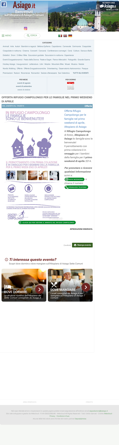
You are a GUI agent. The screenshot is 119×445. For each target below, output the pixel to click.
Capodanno (57, 46)
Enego (22, 21)
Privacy (52, 416)
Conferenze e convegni (56, 51)
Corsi (70, 51)
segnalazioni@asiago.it (98, 411)
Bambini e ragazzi (28, 46)
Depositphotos (80, 419)
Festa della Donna (31, 60)
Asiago (16, 21)
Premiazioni (8, 73)
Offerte (19, 68)
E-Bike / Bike (22, 55)
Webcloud (108, 414)
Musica (74, 64)
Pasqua (85, 68)
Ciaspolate (86, 46)
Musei (67, 64)
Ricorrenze (25, 73)
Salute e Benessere (49, 73)
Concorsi (42, 51)
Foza (27, 21)
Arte (12, 46)
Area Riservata (29, 402)
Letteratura (33, 64)
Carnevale (67, 46)
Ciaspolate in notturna (12, 51)
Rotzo (33, 23)
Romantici (35, 73)
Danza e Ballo (86, 51)
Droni (13, 55)
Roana (27, 23)
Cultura (76, 51)
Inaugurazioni (22, 64)
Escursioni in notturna (54, 55)
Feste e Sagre (46, 60)
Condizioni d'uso (63, 416)
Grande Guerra (84, 60)
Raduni (17, 73)
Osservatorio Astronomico (70, 68)
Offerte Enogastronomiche (35, 68)
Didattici (6, 55)
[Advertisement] (47, 329)
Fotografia (72, 60)
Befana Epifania (43, 46)
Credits (89, 402)
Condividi (67, 245)
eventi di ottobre (24, 90)
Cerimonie (76, 46)
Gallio (31, 21)
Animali (6, 46)
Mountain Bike (58, 64)
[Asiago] (24, 5)
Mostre (47, 64)
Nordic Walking (9, 68)
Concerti (33, 51)
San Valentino (64, 73)
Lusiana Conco (19, 23)
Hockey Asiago (9, 64)
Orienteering (52, 68)
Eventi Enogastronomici (13, 60)
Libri (41, 64)
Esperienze (69, 55)
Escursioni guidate (36, 55)
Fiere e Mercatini (60, 60)
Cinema (25, 51)
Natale (81, 64)
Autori (17, 46)
